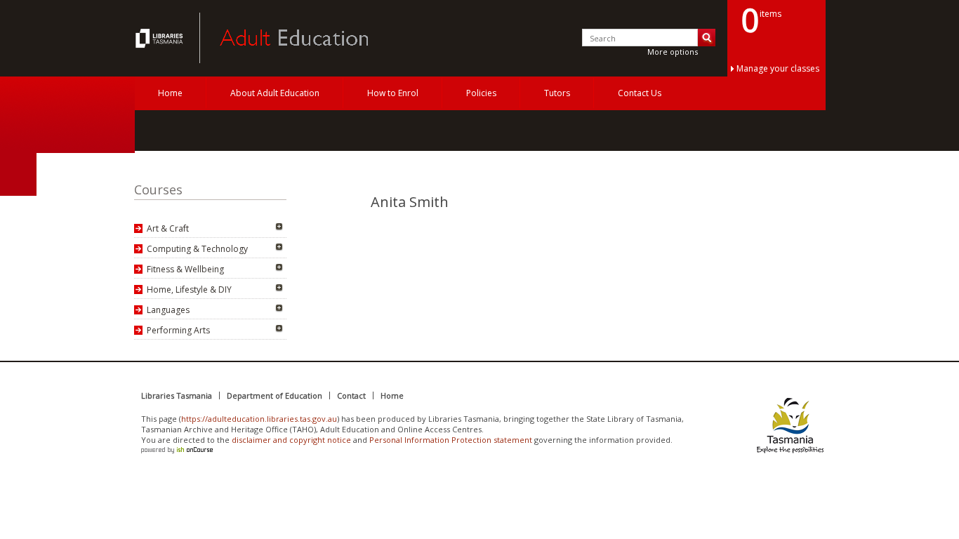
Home (170, 93)
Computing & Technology (197, 249)
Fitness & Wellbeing (185, 269)
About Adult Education (274, 93)
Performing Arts (178, 330)
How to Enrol (392, 93)
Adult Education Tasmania (160, 38)
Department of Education (274, 395)
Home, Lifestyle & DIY (189, 289)
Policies (481, 93)
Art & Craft (168, 228)
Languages (168, 310)
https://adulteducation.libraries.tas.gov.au (259, 418)
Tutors (557, 93)
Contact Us (639, 93)
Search (706, 37)
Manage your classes (777, 68)
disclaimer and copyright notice (291, 439)
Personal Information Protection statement (450, 439)
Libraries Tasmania (176, 395)
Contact (351, 395)
